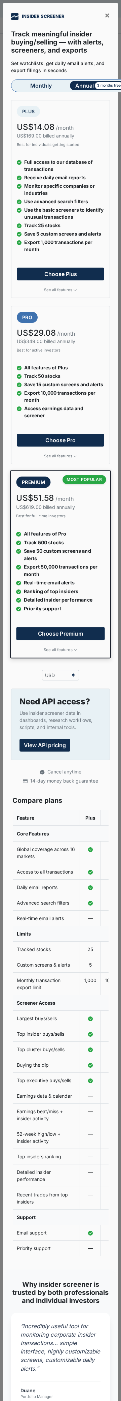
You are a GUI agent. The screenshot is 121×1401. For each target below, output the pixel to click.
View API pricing (45, 745)
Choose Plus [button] (60, 274)
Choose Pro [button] (60, 440)
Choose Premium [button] (60, 633)
